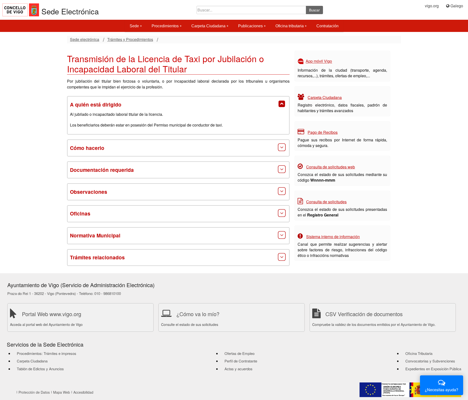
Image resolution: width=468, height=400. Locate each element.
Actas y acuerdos (238, 368)
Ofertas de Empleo (239, 353)
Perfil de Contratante (240, 360)
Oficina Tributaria (418, 353)
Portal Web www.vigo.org (51, 314)
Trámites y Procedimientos (130, 39)
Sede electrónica (84, 39)
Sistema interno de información (333, 236)
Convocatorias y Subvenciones (430, 360)
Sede (134, 26)
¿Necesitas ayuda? (441, 389)
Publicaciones (250, 26)
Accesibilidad (83, 392)
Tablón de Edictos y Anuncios (40, 368)
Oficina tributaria (289, 26)
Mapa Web (61, 392)
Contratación (327, 26)
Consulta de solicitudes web (330, 167)
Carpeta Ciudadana (208, 26)
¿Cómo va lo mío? (197, 314)
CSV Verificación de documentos (364, 314)
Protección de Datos (34, 392)
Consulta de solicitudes (326, 202)
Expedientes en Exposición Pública (433, 368)
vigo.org (432, 6)
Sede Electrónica (70, 11)
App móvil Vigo (319, 61)
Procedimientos (165, 26)
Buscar (314, 10)
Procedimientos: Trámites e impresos (46, 353)
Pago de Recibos (323, 132)
